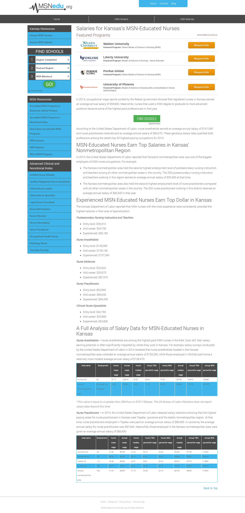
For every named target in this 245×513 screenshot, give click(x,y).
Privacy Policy (125, 501)
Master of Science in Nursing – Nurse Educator (143, 61)
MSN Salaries (187, 19)
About (153, 3)
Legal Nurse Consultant (42, 202)
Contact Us (112, 501)
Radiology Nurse (38, 243)
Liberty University (116, 57)
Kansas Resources (42, 29)
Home (57, 19)
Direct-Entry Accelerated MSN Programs (45, 131)
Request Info (201, 45)
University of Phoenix (118, 84)
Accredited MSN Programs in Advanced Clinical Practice (45, 108)
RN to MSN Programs (41, 154)
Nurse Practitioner (39, 229)
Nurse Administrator (40, 209)
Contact (164, 3)
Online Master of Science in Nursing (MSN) (141, 47)
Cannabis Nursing (39, 250)
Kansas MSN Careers (41, 35)
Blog (173, 3)
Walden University (116, 44)
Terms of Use (138, 501)
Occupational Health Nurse (44, 236)
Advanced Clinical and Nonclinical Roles (44, 166)
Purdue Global (113, 71)
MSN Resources (41, 99)
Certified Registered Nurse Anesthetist (50, 181)
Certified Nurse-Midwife (42, 175)
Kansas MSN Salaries (41, 42)
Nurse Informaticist (40, 222)
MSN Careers (121, 19)
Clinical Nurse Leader (41, 188)
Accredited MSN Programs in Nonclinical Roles (45, 119)
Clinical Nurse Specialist (42, 195)
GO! (49, 84)
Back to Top (211, 488)
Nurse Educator (38, 216)
